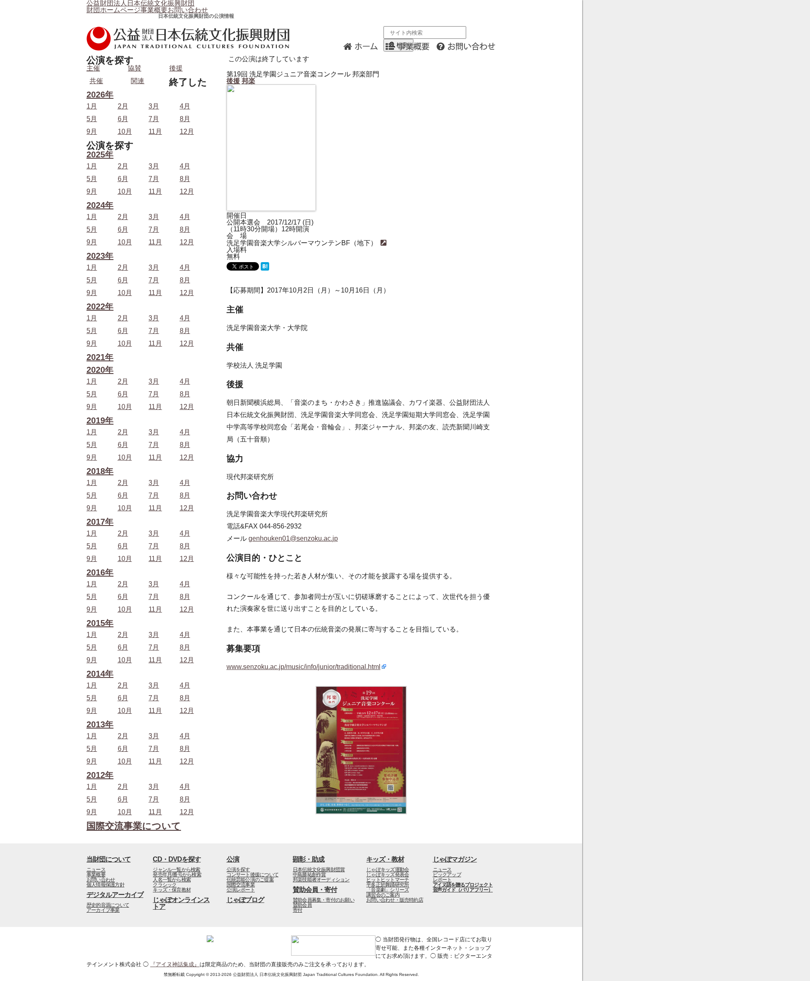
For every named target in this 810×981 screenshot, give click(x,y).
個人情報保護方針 (105, 885)
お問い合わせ (187, 10)
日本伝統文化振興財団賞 (319, 870)
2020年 (99, 370)
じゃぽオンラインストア (181, 903)
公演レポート (241, 890)
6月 (123, 119)
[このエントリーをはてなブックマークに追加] (265, 268)
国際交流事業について (133, 826)
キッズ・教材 (385, 859)
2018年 (99, 471)
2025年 (99, 154)
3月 (153, 106)
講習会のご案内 (383, 895)
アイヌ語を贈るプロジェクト (463, 885)
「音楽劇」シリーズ (387, 890)
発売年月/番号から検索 (177, 875)
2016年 (99, 572)
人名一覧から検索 (172, 880)
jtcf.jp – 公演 (191, 38)
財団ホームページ (113, 10)
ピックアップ (447, 875)
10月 (125, 131)
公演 (233, 859)
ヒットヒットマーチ (387, 880)
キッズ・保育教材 (172, 890)
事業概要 (153, 10)
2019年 (99, 420)
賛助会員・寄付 (315, 889)
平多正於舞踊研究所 (387, 885)
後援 (233, 80)
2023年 (99, 256)
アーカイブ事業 (103, 910)
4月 (185, 106)
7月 (153, 119)
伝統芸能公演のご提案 (250, 880)
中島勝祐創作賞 (309, 875)
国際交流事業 (241, 885)
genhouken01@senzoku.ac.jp (293, 538)
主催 (93, 68)
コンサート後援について (252, 875)
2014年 (99, 673)
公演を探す (238, 870)
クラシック (164, 885)
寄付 (297, 910)
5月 (91, 119)
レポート (442, 880)
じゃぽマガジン (455, 859)
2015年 (99, 623)
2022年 (99, 306)
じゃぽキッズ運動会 (387, 870)
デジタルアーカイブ (114, 894)
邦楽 (248, 80)
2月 (123, 106)
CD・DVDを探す (177, 859)
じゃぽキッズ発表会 (387, 875)
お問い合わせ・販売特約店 (394, 900)
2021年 (99, 357)
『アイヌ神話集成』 (175, 964)
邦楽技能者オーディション (321, 880)
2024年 (99, 205)
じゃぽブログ (246, 899)
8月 (185, 119)
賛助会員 (302, 905)
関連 (137, 80)
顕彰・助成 (308, 859)
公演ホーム (363, 45)
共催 (96, 80)
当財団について (108, 859)
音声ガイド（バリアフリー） (463, 890)
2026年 (99, 94)
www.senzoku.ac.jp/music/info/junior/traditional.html (304, 666)
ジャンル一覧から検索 (176, 870)
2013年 (99, 724)
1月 (91, 106)
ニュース (95, 870)
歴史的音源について (107, 905)
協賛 (134, 68)
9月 (91, 131)
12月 (187, 131)
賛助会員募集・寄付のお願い (323, 900)
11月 (155, 131)
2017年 (99, 522)
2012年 (99, 775)
